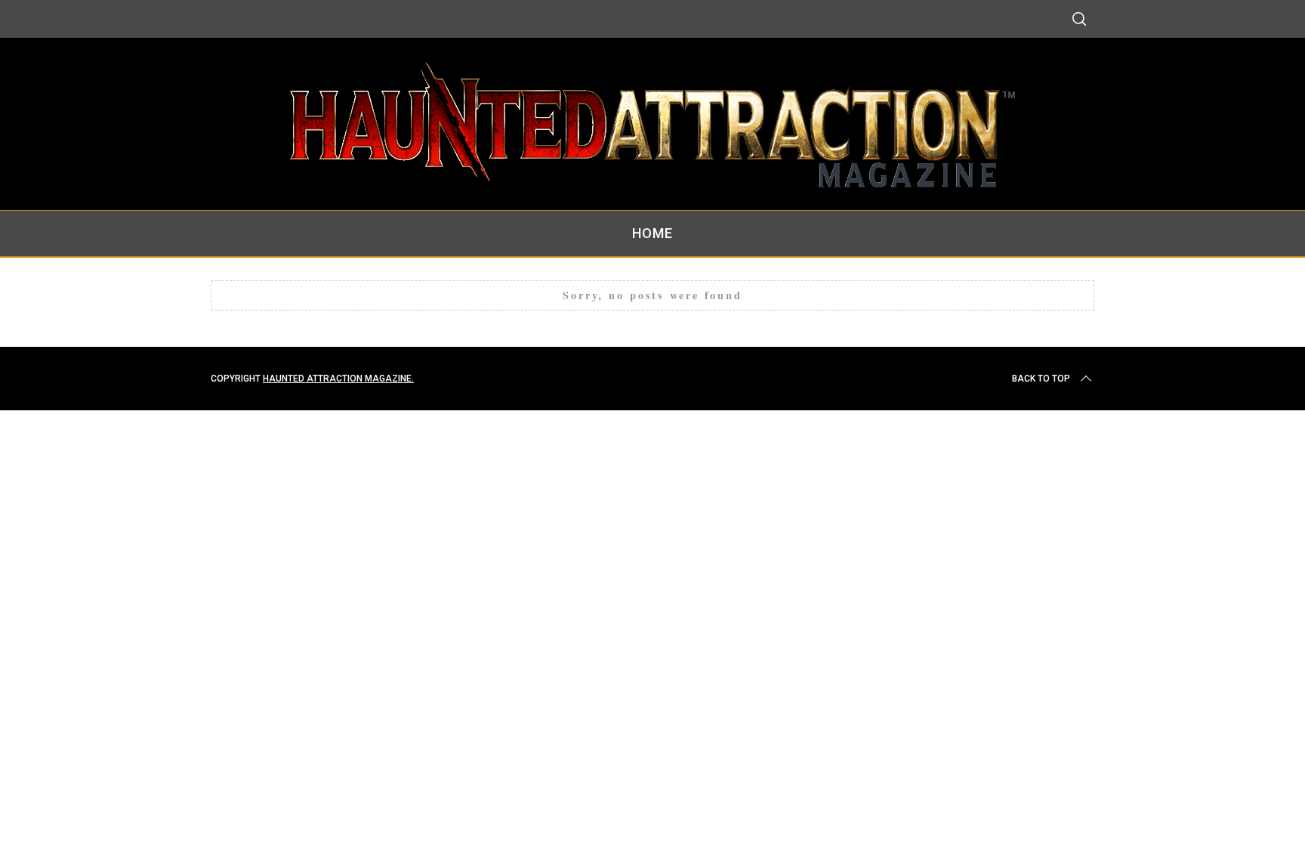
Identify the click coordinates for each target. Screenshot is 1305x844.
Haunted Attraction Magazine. (338, 378)
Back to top (1041, 378)
